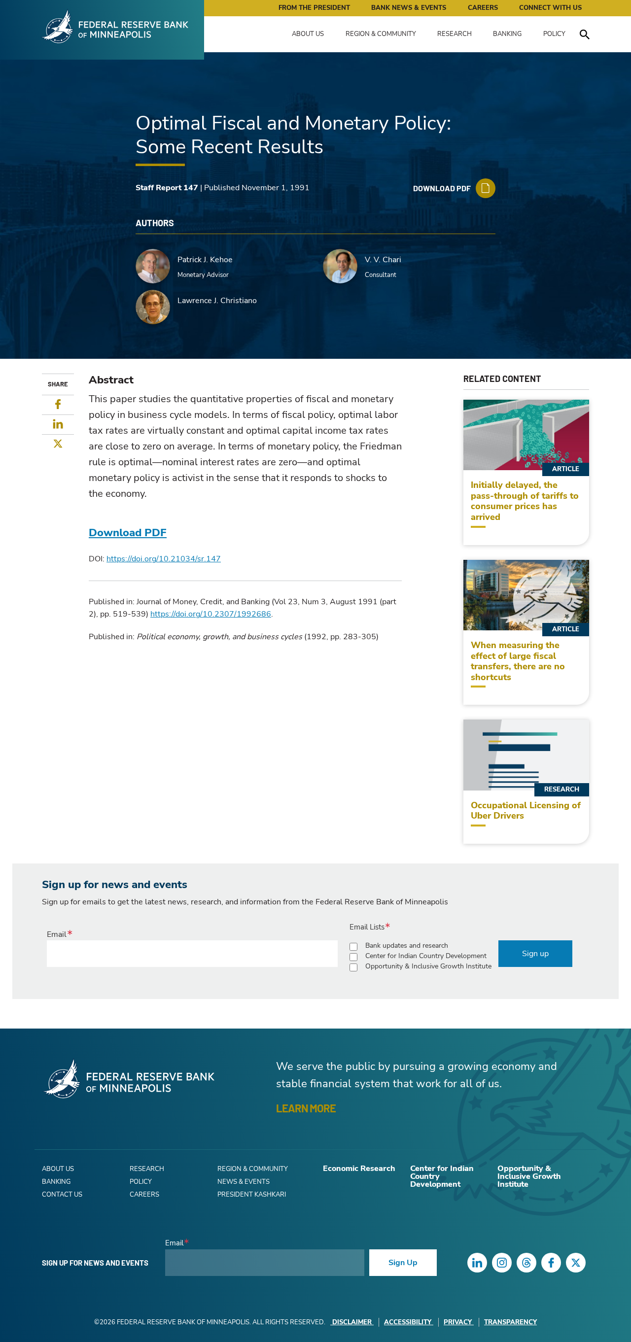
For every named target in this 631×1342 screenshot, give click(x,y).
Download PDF (128, 532)
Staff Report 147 (167, 187)
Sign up (535, 953)
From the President (314, 7)
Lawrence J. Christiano (217, 300)
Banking (507, 34)
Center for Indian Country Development (426, 956)
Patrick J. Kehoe (205, 259)
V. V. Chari (383, 259)
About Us (308, 34)
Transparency (510, 1322)
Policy (554, 34)
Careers (483, 7)
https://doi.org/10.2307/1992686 (210, 614)
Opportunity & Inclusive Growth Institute (428, 966)
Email (57, 934)
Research (454, 34)
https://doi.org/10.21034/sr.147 (163, 558)
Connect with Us (550, 7)
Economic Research (359, 1168)
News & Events (243, 1181)
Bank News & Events (408, 7)
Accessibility (407, 1322)
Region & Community (381, 34)
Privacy (458, 1322)
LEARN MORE (306, 1107)
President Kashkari (251, 1194)
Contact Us (62, 1194)
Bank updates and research (406, 945)
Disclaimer (352, 1322)
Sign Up (403, 1262)
